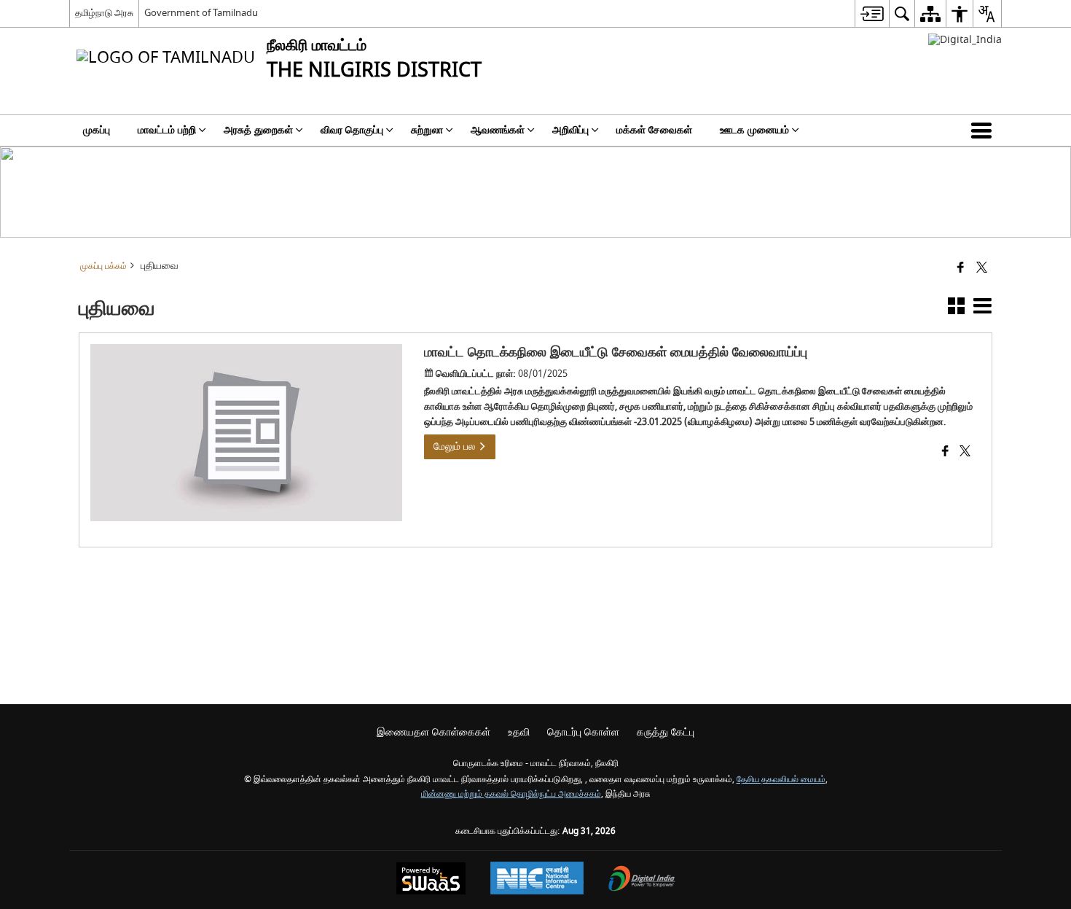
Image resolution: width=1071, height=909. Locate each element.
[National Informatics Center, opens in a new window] (537, 880)
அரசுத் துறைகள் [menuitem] (258, 130)
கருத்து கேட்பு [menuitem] (665, 732)
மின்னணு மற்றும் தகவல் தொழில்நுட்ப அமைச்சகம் (511, 794)
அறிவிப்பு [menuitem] (570, 130)
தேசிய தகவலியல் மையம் (781, 779)
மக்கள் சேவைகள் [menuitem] (654, 130)
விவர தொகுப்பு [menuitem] (352, 130)
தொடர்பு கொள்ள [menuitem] (583, 732)
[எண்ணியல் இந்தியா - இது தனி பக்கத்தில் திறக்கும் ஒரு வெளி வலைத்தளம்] (965, 39)
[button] (984, 130)
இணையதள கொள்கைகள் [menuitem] (433, 732)
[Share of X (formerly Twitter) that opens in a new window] (982, 268)
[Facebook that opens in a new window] (961, 268)
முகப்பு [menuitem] (96, 130)
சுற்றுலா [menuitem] (427, 130)
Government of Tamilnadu (201, 13)
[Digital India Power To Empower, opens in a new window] (641, 880)
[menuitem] (872, 13)
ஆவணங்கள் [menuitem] (498, 130)
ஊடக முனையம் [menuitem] (754, 130)
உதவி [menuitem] (519, 732)
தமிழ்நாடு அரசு (104, 13)
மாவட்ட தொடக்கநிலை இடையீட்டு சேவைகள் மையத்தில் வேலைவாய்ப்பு (615, 352)
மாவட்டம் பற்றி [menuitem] (167, 130)
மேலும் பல (456, 446)
